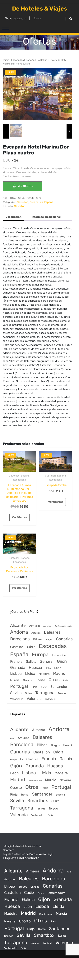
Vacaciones (16, 699)
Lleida (30, 673)
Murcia (15, 680)
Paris (65, 680)
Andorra (19, 632)
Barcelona (20, 638)
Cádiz (31, 647)
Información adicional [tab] (46, 217)
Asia (12, 738)
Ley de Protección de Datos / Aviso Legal (28, 854)
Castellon (42, 60)
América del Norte (63, 626)
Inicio (6, 60)
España (30, 60)
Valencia (34, 698)
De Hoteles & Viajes (39, 8)
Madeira (44, 674)
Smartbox (37, 800)
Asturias (35, 633)
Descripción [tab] (13, 217)
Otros (54, 679)
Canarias (64, 638)
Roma (44, 687)
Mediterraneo (35, 780)
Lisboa (16, 673)
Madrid (59, 673)
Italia (48, 668)
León (57, 668)
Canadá (67, 745)
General (46, 661)
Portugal (19, 686)
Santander (58, 687)
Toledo (62, 693)
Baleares (52, 632)
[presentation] (6, 131)
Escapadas (17, 60)
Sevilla (16, 693)
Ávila (50, 815)
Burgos (49, 639)
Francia (16, 661)
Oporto (40, 680)
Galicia (31, 661)
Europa (40, 654)
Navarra (27, 680)
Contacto (8, 850)
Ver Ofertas (25, 186)
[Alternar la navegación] (6, 28)
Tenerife (41, 808)
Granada (17, 667)
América (47, 626)
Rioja (34, 687)
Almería (34, 626)
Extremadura (59, 655)
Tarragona (44, 692)
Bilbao (37, 639)
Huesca (35, 667)
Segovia (60, 794)
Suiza (28, 693)
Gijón (62, 661)
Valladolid (50, 699)
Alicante (18, 625)
